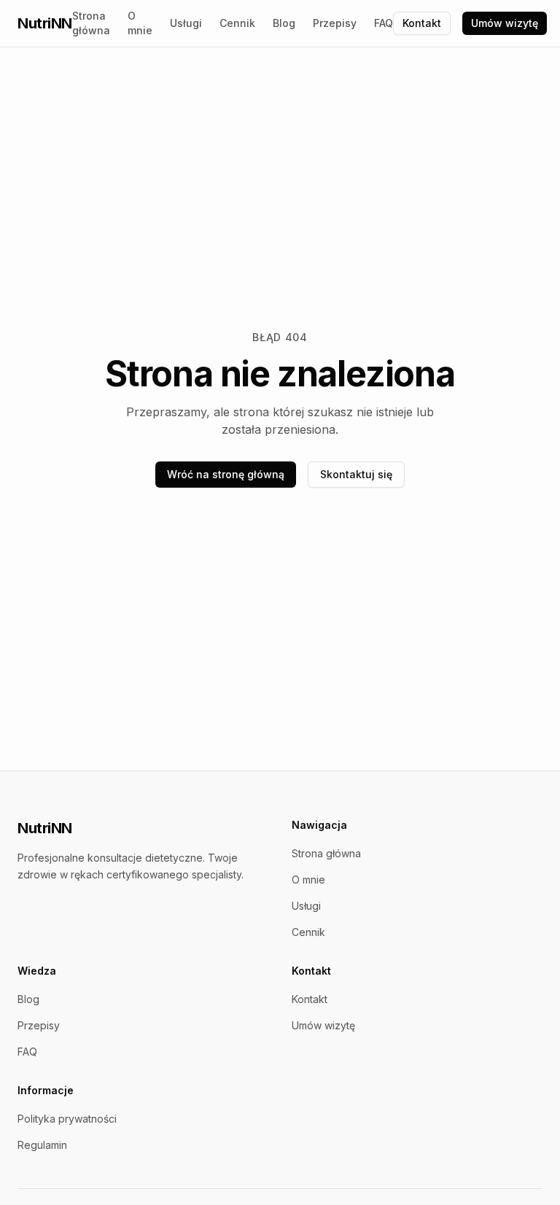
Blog (284, 23)
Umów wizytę (504, 23)
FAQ (383, 23)
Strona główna (91, 22)
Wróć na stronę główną (225, 474)
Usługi (186, 23)
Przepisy (335, 23)
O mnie (140, 22)
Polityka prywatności (67, 1118)
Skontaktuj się (356, 474)
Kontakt (421, 23)
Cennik (237, 23)
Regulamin (42, 1145)
